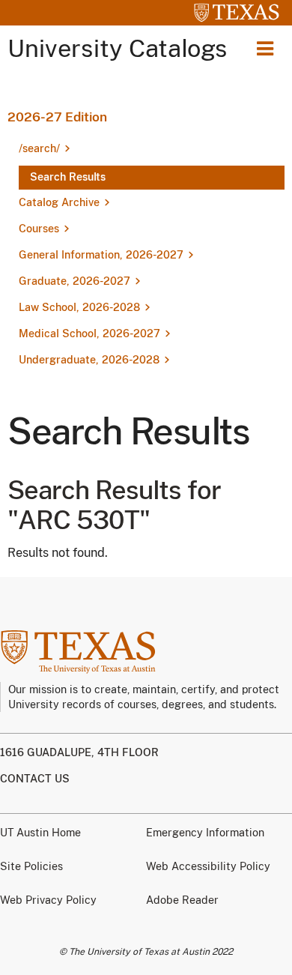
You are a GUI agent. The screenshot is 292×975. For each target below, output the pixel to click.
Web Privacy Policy (48, 900)
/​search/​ (39, 148)
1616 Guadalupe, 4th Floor (79, 752)
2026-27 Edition (57, 116)
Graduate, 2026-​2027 (74, 281)
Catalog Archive (59, 202)
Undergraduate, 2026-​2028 (89, 360)
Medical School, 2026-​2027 (89, 333)
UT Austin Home (40, 833)
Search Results (68, 177)
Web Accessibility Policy (208, 866)
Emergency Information (205, 833)
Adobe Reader (182, 900)
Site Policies (31, 866)
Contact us (35, 779)
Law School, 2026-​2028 (79, 307)
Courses (39, 229)
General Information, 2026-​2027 (101, 255)
